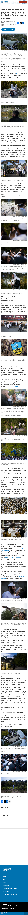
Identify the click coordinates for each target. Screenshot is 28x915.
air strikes (8, 480)
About (4, 879)
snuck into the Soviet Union (12, 557)
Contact (4, 882)
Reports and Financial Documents (10, 897)
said (23, 689)
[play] (2, 913)
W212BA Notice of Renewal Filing (10, 894)
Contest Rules (6, 885)
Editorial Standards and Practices (10, 888)
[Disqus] (14, 847)
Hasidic (18, 73)
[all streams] (26, 913)
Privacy (4, 876)
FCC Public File (6, 891)
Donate (24, 2)
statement (17, 386)
